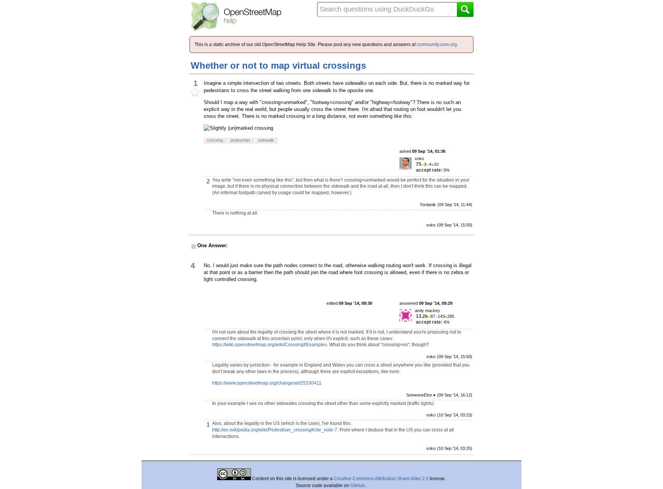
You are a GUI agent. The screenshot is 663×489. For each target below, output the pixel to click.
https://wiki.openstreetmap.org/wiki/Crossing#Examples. (270, 344)
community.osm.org (437, 44)
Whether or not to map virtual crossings (278, 65)
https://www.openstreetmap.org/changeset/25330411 (267, 383)
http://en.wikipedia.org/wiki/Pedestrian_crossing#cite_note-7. (275, 430)
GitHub (358, 485)
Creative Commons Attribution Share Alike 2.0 (381, 478)
